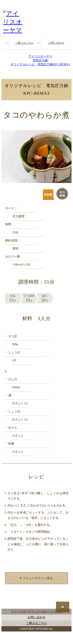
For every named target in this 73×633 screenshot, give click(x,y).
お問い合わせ (56, 42)
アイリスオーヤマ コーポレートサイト (36, 611)
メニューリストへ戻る (38, 578)
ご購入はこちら (24, 42)
